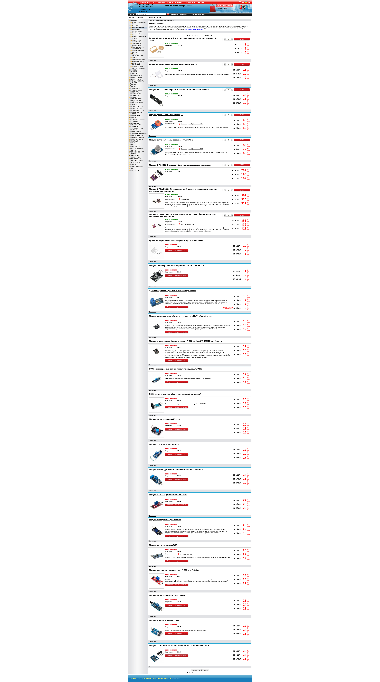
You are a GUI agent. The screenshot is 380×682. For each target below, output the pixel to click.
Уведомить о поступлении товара (177, 250)
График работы (144, 9)
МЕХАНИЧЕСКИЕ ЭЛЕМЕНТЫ (136, 112)
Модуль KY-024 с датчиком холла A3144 (168, 495)
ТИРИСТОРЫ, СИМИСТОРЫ (135, 156)
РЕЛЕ (132, 145)
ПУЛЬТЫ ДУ (134, 141)
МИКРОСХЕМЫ (135, 115)
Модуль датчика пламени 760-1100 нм (167, 595)
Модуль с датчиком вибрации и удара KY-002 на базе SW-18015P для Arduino (185, 341)
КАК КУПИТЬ (199, 2)
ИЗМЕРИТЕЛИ (135, 88)
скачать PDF (185, 199)
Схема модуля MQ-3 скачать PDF (192, 124)
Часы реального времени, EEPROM (138, 67)
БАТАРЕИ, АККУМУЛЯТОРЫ (136, 74)
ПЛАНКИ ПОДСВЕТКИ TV (138, 133)
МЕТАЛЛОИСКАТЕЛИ (137, 110)
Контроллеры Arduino (139, 35)
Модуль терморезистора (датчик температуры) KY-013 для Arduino (180, 316)
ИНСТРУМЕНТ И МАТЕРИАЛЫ (135, 94)
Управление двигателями (136, 63)
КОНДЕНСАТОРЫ (136, 101)
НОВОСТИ (150, 2)
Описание (152, 60)
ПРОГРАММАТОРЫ (136, 139)
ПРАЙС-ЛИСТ (160, 2)
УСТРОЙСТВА (135, 162)
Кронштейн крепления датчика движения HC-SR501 (173, 64)
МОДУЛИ (133, 117)
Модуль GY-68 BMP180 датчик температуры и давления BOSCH (179, 645)
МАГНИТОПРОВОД (136, 106)
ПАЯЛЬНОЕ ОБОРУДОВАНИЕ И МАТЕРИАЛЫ (136, 128)
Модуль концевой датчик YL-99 (164, 620)
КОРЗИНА (180, 2)
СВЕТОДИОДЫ (135, 146)
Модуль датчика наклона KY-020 (164, 419)
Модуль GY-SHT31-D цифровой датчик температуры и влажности (180, 165)
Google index (175, 678)
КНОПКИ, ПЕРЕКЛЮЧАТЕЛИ (136, 98)
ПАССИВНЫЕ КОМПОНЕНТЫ (135, 123)
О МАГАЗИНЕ (171, 2)
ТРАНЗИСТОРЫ (135, 159)
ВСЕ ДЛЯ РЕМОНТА (137, 81)
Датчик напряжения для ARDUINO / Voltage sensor (172, 291)
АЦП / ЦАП (135, 25)
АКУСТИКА (134, 72)
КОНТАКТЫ (190, 2)
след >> (197, 35)
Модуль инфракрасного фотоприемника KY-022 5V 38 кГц (176, 266)
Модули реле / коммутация (137, 40)
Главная (151, 20)
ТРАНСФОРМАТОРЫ (137, 161)
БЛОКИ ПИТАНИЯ (136, 77)
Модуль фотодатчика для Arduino (165, 520)
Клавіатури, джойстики (139, 33)
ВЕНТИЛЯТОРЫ (135, 79)
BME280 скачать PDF (188, 224)
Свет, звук (135, 57)
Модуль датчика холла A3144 (163, 545)
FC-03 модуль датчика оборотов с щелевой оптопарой (175, 394)
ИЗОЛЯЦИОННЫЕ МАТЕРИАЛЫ (136, 91)
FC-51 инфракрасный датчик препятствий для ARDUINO (175, 369)
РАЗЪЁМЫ (133, 143)
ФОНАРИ (133, 164)
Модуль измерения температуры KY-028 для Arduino (174, 570)
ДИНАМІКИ (134, 85)
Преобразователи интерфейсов (138, 47)
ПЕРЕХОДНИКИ (135, 131)
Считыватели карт (138, 61)
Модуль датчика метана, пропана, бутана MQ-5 (171, 140)
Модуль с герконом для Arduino (164, 444)
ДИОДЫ (132, 86)
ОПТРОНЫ (134, 121)
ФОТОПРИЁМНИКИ (136, 166)
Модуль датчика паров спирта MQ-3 (166, 115)
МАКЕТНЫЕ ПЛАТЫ (136, 108)
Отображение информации (136, 44)
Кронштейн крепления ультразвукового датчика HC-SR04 (176, 240)
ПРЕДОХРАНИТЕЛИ (136, 135)
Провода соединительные (137, 54)
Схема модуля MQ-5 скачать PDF (192, 149)
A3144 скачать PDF (186, 554)
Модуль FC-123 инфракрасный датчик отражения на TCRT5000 (179, 90)
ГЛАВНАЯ (142, 2)
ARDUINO (133, 20)
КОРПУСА (133, 104)
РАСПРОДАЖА (135, 170)
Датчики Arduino (138, 27)
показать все (208, 35)
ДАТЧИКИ (133, 83)
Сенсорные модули (138, 59)
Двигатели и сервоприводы (137, 30)
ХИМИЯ (132, 168)
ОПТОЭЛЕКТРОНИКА (137, 119)
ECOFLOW (133, 70)
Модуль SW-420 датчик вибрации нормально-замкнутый (176, 469)
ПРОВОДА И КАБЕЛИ (137, 137)
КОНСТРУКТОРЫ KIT (137, 102)
